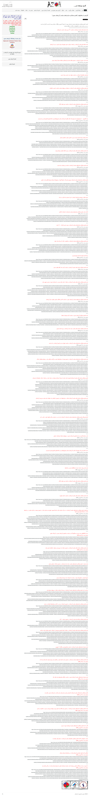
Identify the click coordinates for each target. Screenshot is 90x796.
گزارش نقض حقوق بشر (55, 10)
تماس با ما (31, 10)
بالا (2, 794)
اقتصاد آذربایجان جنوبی (45, 10)
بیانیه (66, 10)
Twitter (12, 33)
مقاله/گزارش (78, 10)
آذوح (85, 10)
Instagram (12, 30)
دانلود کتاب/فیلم (37, 10)
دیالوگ (63, 10)
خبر (82, 10)
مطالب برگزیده (71, 10)
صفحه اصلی (17, 10)
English (22, 10)
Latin (26, 10)
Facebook (12, 28)
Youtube (12, 31)
